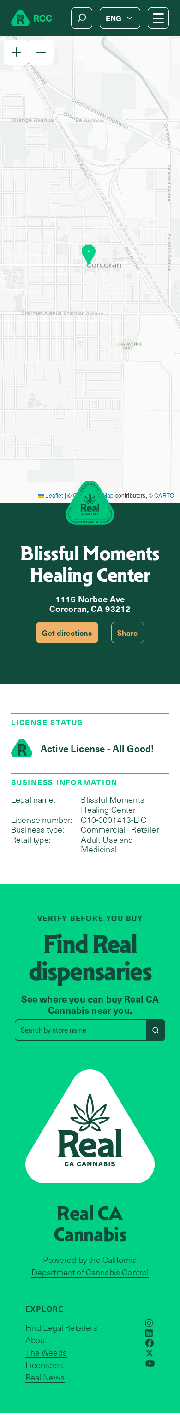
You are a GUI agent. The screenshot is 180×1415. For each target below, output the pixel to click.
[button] (16, 52)
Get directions (67, 633)
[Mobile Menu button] (158, 18)
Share (127, 633)
